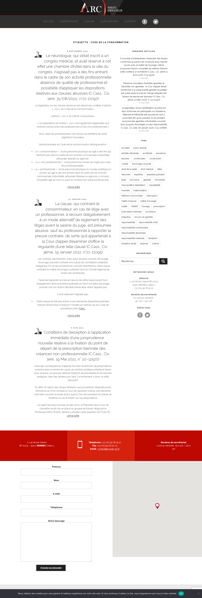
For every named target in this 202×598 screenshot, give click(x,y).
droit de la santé (129, 169)
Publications (109, 21)
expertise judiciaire (155, 174)
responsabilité (128, 222)
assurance (161, 153)
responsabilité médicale (132, 238)
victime (155, 243)
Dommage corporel (141, 164)
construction (155, 158)
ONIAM (134, 206)
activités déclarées (130, 153)
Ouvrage (146, 206)
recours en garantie (143, 217)
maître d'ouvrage (148, 201)
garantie (147, 180)
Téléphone (56, 507)
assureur (125, 158)
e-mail (56, 494)
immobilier (160, 180)
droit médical (147, 169)
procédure (151, 212)
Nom (56, 480)
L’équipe (89, 21)
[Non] (198, 593)
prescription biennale (131, 212)
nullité (124, 206)
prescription (159, 206)
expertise (138, 174)
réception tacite (128, 243)
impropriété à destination (133, 185)
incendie (125, 190)
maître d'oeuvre (128, 201)
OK (181, 593)
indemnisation (140, 190)
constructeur (139, 158)
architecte (147, 153)
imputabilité (154, 185)
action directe (139, 148)
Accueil (49, 21)
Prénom (56, 467)
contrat (124, 164)
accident (125, 148)
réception (152, 238)
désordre (125, 174)
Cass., (82, 308)
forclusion (134, 180)
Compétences (69, 21)
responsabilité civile (148, 222)
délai (159, 169)
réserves (144, 243)
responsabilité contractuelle (134, 227)
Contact (130, 21)
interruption (152, 196)
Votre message (56, 521)
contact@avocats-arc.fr (109, 449)
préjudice (125, 217)
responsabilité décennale (133, 233)
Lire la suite (74, 187)
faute (123, 180)
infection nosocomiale (132, 196)
